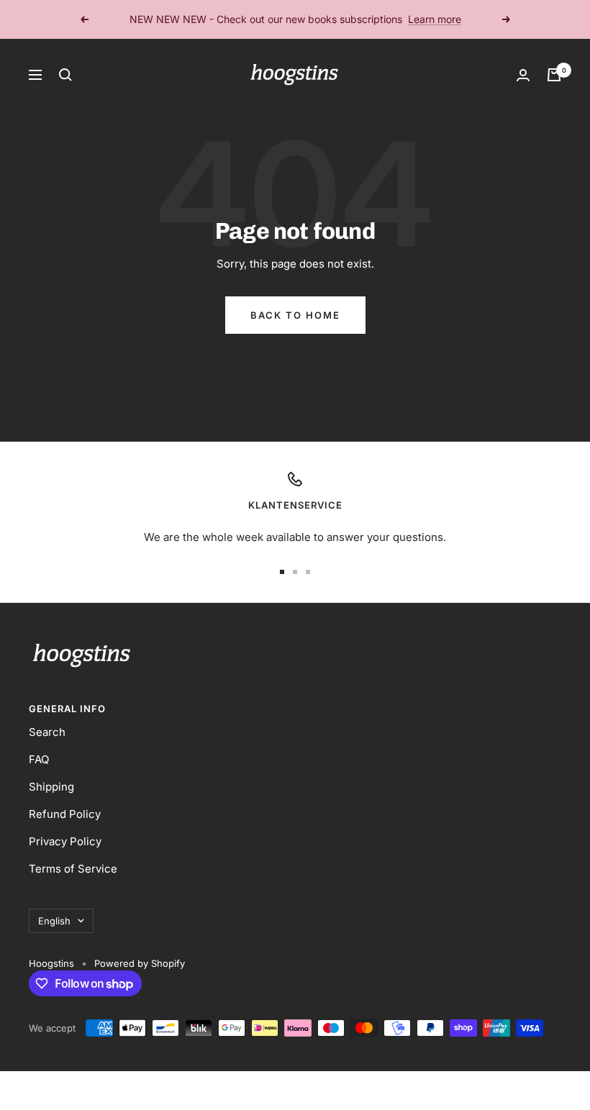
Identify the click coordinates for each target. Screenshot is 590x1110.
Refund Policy (65, 814)
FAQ (39, 759)
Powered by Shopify (139, 963)
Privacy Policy (65, 841)
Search (47, 732)
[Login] (523, 75)
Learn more (434, 19)
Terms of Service (73, 868)
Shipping (51, 786)
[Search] (65, 74)
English (54, 921)
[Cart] (554, 74)
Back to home (295, 315)
